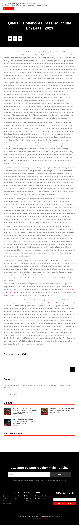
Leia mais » (15, 416)
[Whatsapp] (15, 394)
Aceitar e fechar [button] (8, 9)
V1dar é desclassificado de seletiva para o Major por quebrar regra (24, 421)
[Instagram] (10, 394)
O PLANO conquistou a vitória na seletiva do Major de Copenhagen (62, 410)
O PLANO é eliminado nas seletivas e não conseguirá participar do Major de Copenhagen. (24, 411)
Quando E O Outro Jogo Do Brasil (59, 303)
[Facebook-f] (6, 394)
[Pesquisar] (72, 369)
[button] (10, 38)
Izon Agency (44, 518)
